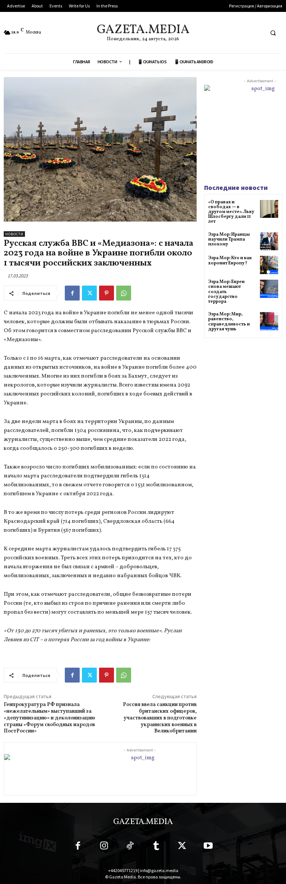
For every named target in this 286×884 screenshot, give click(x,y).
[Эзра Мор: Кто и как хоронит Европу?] (269, 265)
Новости (14, 234)
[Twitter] (89, 293)
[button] (273, 32)
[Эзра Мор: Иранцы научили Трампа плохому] (269, 241)
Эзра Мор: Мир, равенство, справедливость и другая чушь (229, 321)
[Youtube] (208, 847)
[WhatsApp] (123, 293)
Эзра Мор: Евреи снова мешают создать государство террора (226, 292)
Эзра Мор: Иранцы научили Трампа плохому (229, 239)
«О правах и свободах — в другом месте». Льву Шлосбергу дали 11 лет (231, 212)
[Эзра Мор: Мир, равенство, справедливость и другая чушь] (269, 321)
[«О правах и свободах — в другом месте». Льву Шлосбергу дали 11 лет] (269, 209)
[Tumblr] (156, 847)
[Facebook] (72, 293)
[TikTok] (130, 847)
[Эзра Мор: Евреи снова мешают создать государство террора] (269, 289)
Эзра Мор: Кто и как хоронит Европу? (230, 260)
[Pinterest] (106, 293)
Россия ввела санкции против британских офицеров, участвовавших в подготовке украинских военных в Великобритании (160, 718)
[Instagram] (104, 847)
